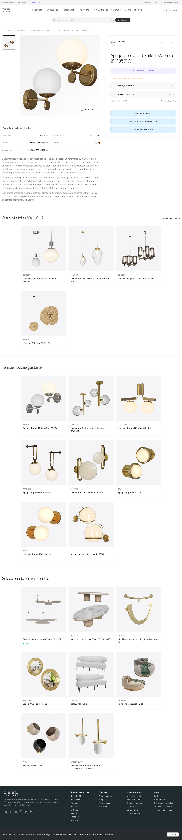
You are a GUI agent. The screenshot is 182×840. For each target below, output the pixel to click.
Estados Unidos (172, 2)
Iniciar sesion (171, 10)
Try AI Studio (37, 2)
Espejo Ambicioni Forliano (35, 703)
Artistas (74, 810)
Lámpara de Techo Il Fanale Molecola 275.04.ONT (88, 429)
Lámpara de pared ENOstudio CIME (87, 492)
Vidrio (92, 135)
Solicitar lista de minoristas (143, 121)
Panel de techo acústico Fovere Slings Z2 (42, 639)
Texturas (84, 10)
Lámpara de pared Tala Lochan (37, 554)
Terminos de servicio (163, 806)
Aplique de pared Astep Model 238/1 (87, 554)
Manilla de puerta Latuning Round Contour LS (138, 640)
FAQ (156, 796)
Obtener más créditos (168, 101)
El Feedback (159, 799)
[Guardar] (162, 42)
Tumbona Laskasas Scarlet (130, 703)
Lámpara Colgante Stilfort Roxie (38, 343)
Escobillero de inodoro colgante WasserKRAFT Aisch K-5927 (85, 767)
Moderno (33, 143)
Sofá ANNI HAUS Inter (80, 703)
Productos (38, 10)
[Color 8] (99, 143)
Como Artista (132, 810)
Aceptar (172, 834)
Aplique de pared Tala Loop (130, 492)
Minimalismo (43, 143)
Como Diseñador (134, 813)
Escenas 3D (69, 10)
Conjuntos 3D (101, 10)
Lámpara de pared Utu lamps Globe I (134, 428)
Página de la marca (171, 218)
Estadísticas (104, 803)
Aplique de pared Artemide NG (37, 492)
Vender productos (134, 799)
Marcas (127, 10)
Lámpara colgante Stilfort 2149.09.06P (136, 278)
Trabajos (116, 10)
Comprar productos (135, 803)
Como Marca (132, 806)
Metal (98, 135)
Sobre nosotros (105, 796)
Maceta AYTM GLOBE (32, 765)
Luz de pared (43, 135)
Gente (74, 813)
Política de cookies (105, 834)
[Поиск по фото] (112, 20)
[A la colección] (167, 42)
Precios (138, 10)
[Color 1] (96, 143)
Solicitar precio (143, 113)
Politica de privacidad (163, 803)
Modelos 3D (53, 10)
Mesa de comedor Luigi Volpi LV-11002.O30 (90, 639)
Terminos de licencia (163, 810)
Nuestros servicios (135, 796)
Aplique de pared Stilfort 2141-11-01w (40, 428)
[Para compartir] (173, 42)
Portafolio (103, 806)
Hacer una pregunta (143, 129)
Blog (101, 799)
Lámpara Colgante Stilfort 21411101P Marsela (40, 280)
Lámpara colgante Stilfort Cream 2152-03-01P (90, 280)
